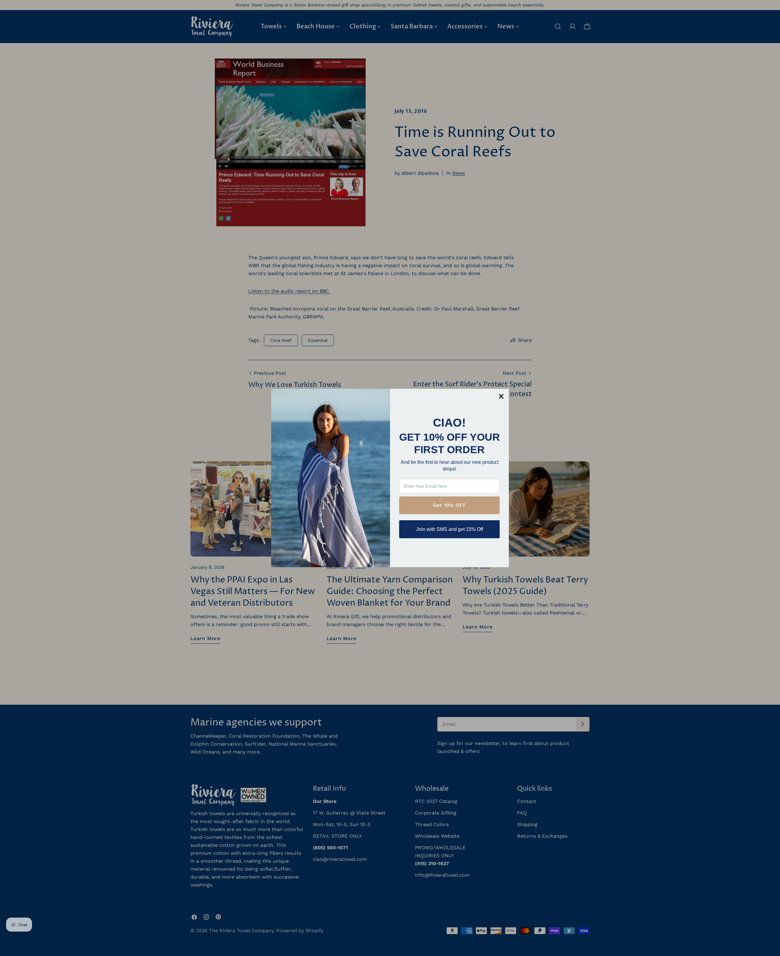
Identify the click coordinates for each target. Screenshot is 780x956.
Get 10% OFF (449, 505)
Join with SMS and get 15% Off (449, 529)
